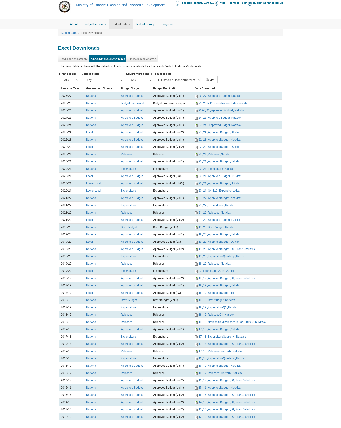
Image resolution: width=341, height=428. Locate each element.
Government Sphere (139, 73)
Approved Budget (132, 95)
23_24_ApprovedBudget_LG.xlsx (219, 132)
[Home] (64, 6)
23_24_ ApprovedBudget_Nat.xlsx (220, 125)
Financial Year (68, 73)
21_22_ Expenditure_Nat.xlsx (217, 205)
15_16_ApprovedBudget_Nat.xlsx (220, 387)
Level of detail (164, 73)
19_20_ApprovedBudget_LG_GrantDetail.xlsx (227, 249)
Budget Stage (90, 73)
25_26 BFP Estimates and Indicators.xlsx (224, 103)
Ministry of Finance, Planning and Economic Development (120, 5)
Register (168, 24)
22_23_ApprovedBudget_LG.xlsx (219, 146)
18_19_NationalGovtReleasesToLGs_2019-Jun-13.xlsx (232, 322)
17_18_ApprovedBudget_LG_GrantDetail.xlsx (227, 343)
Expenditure (128, 168)
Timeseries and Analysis (142, 58)
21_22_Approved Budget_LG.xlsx (219, 219)
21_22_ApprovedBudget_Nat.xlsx (220, 198)
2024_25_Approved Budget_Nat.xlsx (221, 110)
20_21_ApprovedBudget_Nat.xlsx (220, 161)
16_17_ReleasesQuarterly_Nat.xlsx (220, 373)
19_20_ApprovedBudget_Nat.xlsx (220, 234)
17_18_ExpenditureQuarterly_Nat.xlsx (222, 336)
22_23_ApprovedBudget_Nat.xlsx (220, 139)
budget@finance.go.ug (268, 2)
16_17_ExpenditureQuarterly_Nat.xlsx (222, 358)
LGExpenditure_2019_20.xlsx (217, 270)
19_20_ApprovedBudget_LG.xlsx (219, 241)
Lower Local (93, 183)
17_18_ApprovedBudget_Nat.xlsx (220, 329)
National (91, 95)
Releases (126, 154)
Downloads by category (73, 58)
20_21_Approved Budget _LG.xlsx (220, 176)
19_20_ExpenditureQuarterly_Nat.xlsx (222, 256)
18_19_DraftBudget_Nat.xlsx (217, 300)
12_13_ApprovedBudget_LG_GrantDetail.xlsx (227, 416)
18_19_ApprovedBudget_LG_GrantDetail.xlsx (227, 278)
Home (64, 24)
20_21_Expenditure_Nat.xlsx (216, 168)
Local (89, 132)
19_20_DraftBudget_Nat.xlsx (217, 227)
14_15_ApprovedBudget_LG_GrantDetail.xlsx (227, 402)
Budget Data (120, 24)
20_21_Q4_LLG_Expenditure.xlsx (219, 190)
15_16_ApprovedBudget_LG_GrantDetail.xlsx (227, 394)
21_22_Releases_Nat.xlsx (215, 212)
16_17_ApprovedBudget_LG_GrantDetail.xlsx (227, 380)
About (74, 24)
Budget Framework (133, 103)
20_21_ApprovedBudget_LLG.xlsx (220, 183)
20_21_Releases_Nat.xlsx (215, 154)
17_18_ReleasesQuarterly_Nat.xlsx (220, 351)
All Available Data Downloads (108, 58)
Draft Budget (129, 227)
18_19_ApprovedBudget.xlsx (217, 292)
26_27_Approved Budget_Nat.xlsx (220, 95)
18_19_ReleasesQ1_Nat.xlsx (216, 314)
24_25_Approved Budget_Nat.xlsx (220, 117)
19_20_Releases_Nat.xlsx (215, 263)
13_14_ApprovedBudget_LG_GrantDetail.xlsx (227, 409)
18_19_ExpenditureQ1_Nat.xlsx (218, 307)
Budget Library (145, 24)
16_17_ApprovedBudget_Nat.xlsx (220, 365)
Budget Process (94, 24)
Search (210, 79)
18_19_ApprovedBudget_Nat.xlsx (220, 285)
